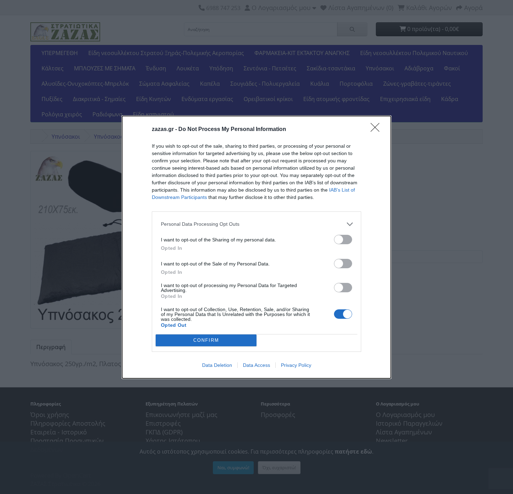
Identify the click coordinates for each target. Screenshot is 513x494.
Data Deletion (217, 365)
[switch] (343, 239)
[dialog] (256, 247)
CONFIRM (206, 340)
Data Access (256, 365)
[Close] (377, 129)
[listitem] (256, 224)
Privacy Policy (296, 365)
